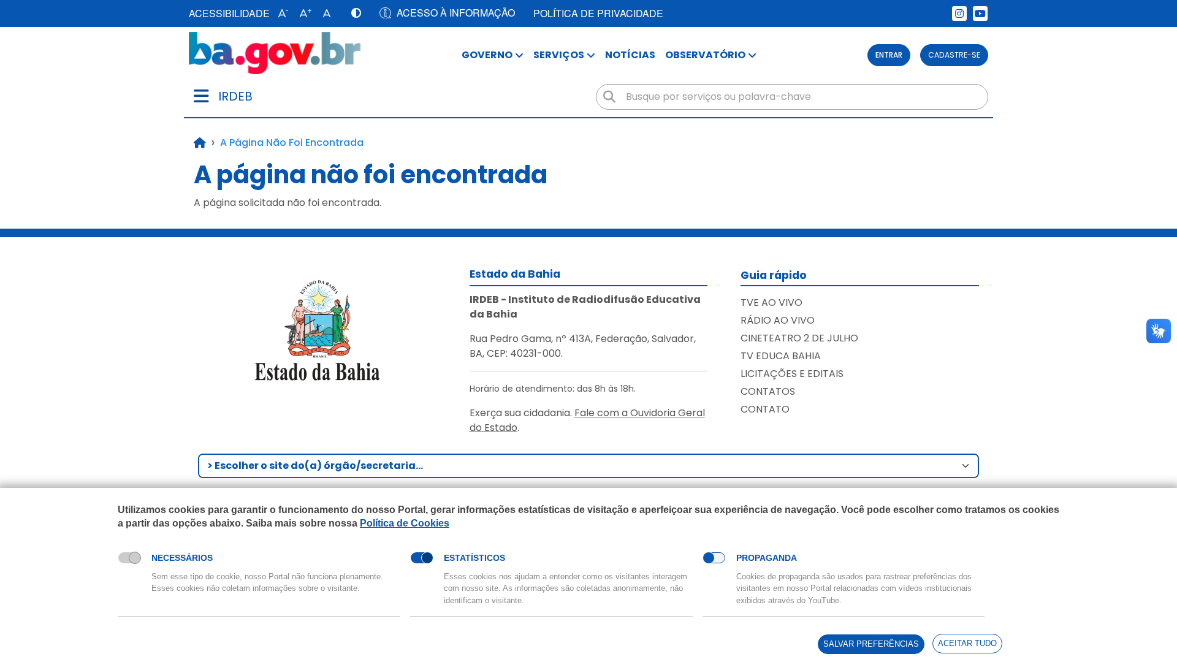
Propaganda (766, 558)
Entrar (888, 55)
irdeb (235, 96)
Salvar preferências (871, 644)
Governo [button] (487, 55)
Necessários (182, 558)
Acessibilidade (229, 13)
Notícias (630, 55)
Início (200, 142)
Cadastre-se (954, 55)
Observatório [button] (705, 55)
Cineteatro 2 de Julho (799, 338)
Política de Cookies (404, 523)
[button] (280, 13)
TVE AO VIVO (771, 302)
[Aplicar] (609, 97)
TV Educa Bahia (781, 356)
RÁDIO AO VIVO (778, 320)
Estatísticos (474, 558)
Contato (765, 409)
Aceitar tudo (967, 643)
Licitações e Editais (792, 374)
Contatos (768, 391)
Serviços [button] (558, 55)
